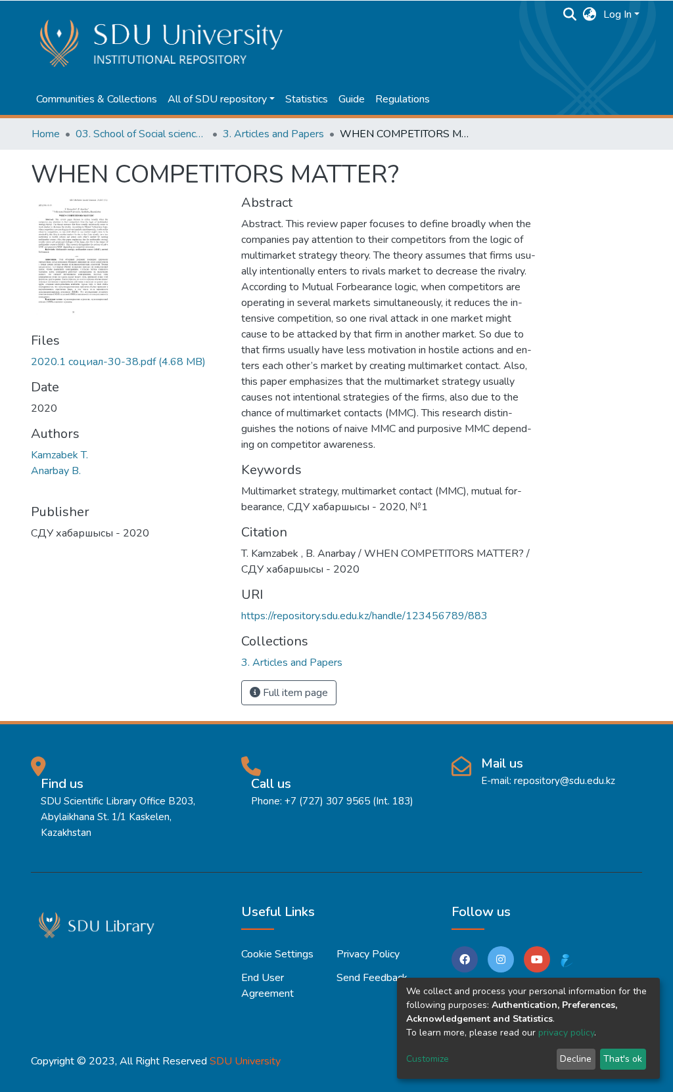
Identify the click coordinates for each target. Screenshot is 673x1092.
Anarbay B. (56, 471)
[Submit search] (570, 14)
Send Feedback (371, 978)
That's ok (622, 1059)
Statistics (306, 99)
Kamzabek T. (59, 455)
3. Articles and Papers (273, 134)
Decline (576, 1059)
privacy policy (566, 1032)
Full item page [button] (294, 693)
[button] (590, 14)
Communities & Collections (96, 99)
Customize (427, 1059)
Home (46, 134)
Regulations (402, 99)
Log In (617, 14)
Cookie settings (277, 954)
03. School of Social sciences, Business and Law (141, 134)
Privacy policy (368, 954)
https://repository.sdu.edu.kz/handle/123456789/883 (364, 616)
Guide (351, 99)
